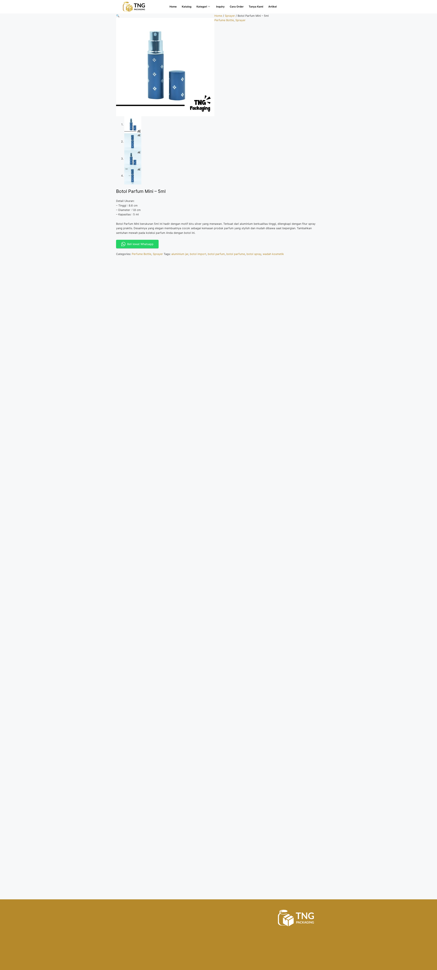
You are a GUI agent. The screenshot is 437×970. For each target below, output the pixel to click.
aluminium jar (179, 254)
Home (173, 6)
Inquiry (220, 6)
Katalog (186, 6)
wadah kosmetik (273, 254)
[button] (117, 15)
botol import (198, 254)
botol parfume (235, 254)
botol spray (253, 254)
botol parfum (216, 254)
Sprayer (230, 15)
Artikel (272, 6)
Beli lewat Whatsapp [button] (140, 244)
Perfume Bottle (224, 20)
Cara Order (237, 6)
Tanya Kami (256, 6)
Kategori (201, 6)
